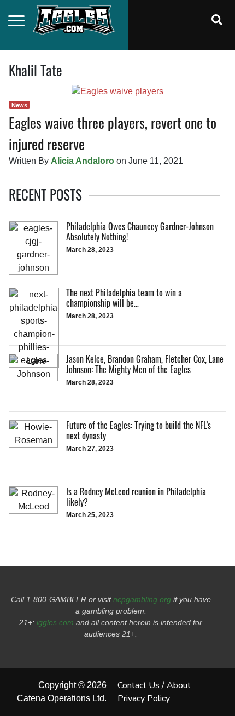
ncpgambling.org (142, 599)
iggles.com (55, 622)
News (19, 105)
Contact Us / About (154, 685)
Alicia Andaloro (82, 160)
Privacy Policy (144, 698)
